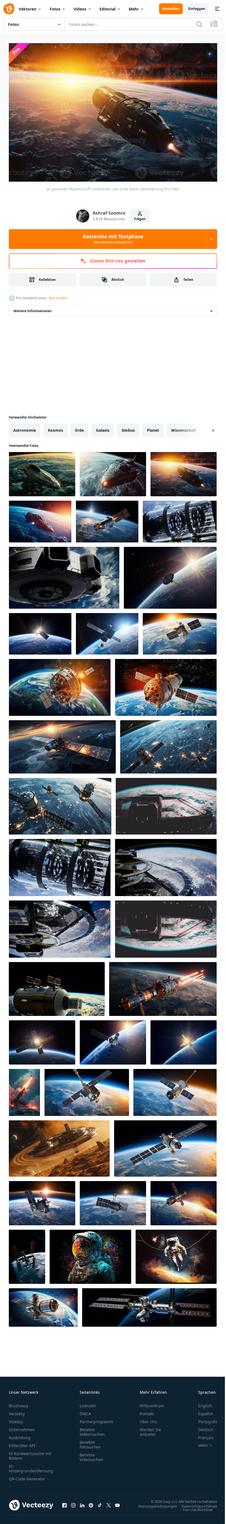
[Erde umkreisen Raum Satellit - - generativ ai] (60, 684)
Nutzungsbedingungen (153, 1503)
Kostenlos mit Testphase (113, 239)
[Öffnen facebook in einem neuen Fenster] (64, 1502)
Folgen (140, 219)
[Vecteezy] (8, 8)
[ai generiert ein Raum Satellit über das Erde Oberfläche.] (42, 1200)
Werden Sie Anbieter (150, 1429)
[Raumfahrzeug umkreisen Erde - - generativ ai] (166, 684)
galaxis (102, 427)
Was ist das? (58, 298)
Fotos (55, 9)
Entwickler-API (22, 1442)
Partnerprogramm (96, 1419)
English (201, 1403)
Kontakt (147, 1411)
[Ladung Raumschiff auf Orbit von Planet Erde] (180, 519)
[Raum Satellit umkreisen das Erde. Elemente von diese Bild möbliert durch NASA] (180, 631)
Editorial (107, 9)
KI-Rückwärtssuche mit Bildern (30, 1453)
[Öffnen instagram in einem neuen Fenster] (73, 1502)
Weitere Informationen (33, 308)
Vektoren (27, 9)
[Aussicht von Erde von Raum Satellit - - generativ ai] (43, 1304)
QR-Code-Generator (27, 1476)
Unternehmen (22, 1426)
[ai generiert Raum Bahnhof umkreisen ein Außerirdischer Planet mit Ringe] (59, 1146)
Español (201, 1411)
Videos (80, 9)
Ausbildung (19, 1434)
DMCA (85, 1411)
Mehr (134, 9)
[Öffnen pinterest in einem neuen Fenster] (91, 1502)
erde (79, 427)
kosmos (55, 427)
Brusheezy (18, 1403)
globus (128, 427)
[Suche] (199, 24)
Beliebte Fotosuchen (90, 1442)
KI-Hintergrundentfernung (31, 1466)
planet (153, 427)
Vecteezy (17, 1411)
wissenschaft (183, 427)
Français (201, 1434)
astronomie (24, 427)
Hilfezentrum (152, 1403)
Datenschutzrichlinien (195, 1503)
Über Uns (148, 1419)
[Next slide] (204, 427)
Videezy (16, 1419)
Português (203, 1419)
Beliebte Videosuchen (91, 1454)
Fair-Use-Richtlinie (193, 1506)
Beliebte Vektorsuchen (92, 1429)
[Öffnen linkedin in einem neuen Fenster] (82, 1502)
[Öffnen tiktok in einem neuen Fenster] (100, 1502)
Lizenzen (88, 1403)
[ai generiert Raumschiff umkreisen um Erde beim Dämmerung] (42, 471)
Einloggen (196, 8)
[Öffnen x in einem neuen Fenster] (108, 1502)
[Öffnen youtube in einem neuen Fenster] (117, 1502)
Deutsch (201, 1426)
